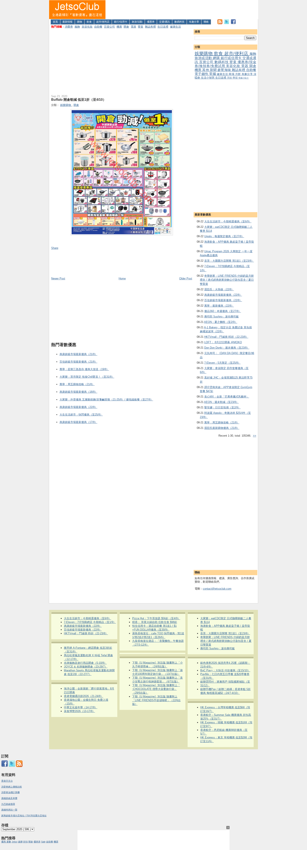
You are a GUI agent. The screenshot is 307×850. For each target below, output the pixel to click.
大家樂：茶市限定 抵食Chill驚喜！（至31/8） (87, 376)
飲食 (89, 21)
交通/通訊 (164, 21)
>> (254, 435)
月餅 (238, 74)
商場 (232, 74)
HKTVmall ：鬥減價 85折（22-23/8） (226, 336)
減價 (20, 841)
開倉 (126, 26)
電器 (133, 26)
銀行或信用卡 (231, 58)
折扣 (25, 841)
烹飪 (230, 77)
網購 (217, 58)
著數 (8, 841)
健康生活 (175, 26)
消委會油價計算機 (10, 792)
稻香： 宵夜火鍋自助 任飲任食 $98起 (154, 622)
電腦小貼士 (243, 78)
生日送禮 (162, 26)
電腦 (213, 74)
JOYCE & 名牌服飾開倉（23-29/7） (85, 666)
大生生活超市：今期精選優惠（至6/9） (227, 221)
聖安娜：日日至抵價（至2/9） (222, 407)
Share (54, 248)
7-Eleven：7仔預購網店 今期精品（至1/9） (90, 622)
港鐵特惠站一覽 (9, 809)
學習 (235, 77)
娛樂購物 (204, 53)
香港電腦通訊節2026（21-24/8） (83, 696)
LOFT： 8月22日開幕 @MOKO (223, 342)
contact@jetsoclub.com (217, 588)
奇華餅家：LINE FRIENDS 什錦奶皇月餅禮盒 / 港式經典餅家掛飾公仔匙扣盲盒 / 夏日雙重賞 (227, 279)
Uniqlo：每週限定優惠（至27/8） (224, 236)
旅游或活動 (204, 58)
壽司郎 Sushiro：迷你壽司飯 (221, 316)
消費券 (69, 26)
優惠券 (151, 21)
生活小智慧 (208, 77)
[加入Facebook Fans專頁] (233, 23)
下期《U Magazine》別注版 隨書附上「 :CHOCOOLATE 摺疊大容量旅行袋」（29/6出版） (156, 689)
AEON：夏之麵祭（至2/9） (220, 322)
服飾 (77, 26)
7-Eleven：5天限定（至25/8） (222, 362)
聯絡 (206, 21)
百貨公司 (109, 26)
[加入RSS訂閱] (219, 23)
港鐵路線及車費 (9, 798)
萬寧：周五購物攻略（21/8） (221, 422)
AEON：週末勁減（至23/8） (221, 402)
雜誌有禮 (150, 26)
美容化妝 (87, 26)
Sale (43, 841)
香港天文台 (7, 781)
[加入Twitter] (226, 23)
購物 (79, 21)
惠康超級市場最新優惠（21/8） (78, 354)
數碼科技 (179, 21)
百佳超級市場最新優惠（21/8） (78, 361)
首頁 (55, 21)
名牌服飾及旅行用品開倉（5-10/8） (85, 662)
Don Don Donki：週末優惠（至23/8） (226, 347)
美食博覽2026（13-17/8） (79, 711)
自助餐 (98, 26)
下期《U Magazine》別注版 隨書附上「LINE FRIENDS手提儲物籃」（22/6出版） (156, 700)
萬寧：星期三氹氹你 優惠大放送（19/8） (84, 369)
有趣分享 (194, 21)
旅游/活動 (137, 21)
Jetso (14, 841)
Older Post (185, 278)
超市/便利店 (102, 21)
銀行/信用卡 (120, 21)
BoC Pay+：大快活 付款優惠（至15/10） (225, 670)
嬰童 (140, 26)
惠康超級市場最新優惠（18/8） (78, 391)
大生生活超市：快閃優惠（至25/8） (81, 414)
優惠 (3, 841)
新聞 (213, 70)
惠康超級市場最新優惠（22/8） (223, 294)
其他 (206, 70)
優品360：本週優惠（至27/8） (222, 311)
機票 (119, 26)
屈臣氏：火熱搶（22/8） (219, 289)
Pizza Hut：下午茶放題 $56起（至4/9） (156, 618)
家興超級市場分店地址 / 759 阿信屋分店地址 (24, 815)
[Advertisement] (182, 9)
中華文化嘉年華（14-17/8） (80, 707)
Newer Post (58, 278)
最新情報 (67, 21)
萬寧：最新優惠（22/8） (219, 305)
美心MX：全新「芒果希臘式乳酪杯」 (226, 396)
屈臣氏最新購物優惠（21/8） (221, 427)
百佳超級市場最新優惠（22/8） (223, 300)
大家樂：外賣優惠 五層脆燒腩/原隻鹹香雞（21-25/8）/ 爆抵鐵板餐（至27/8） (106, 399)
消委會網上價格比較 (11, 786)
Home (122, 278)
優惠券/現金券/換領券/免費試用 (225, 64)
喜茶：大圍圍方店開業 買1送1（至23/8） (229, 260)
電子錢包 (202, 74)
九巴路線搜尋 (8, 804)
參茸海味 (224, 70)
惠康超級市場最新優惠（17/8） (78, 422)
